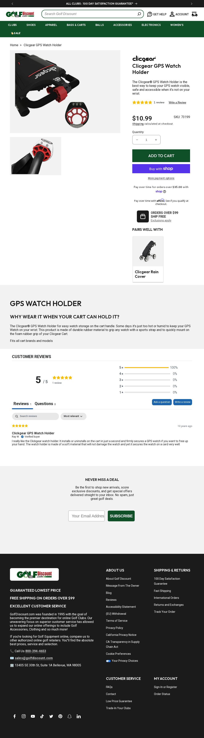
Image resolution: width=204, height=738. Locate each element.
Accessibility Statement (121, 606)
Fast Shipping (162, 590)
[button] (16, 25)
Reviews (111, 599)
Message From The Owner (122, 585)
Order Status (162, 694)
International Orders (166, 597)
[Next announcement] (191, 3)
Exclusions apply (161, 220)
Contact (111, 694)
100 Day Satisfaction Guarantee (167, 581)
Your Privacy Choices (124, 660)
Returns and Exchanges (169, 604)
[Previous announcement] (12, 3)
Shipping (138, 123)
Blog (109, 592)
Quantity (138, 132)
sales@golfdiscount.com (34, 658)
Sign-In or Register (165, 687)
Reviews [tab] (22, 403)
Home (14, 45)
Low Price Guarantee (119, 701)
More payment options (161, 178)
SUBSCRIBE (121, 516)
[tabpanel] (102, 438)
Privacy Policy (114, 627)
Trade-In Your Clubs (118, 708)
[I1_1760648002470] (169, 723)
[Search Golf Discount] (139, 14)
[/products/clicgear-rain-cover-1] (148, 251)
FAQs (109, 687)
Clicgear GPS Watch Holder (43, 45)
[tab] (45, 404)
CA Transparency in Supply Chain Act (123, 644)
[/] (17, 14)
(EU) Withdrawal (116, 613)
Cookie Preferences (118, 653)
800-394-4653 (35, 651)
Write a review (182, 402)
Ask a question (162, 402)
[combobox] (93, 14)
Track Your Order (164, 611)
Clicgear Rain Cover (146, 274)
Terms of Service (117, 620)
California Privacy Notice (121, 634)
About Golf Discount (118, 578)
